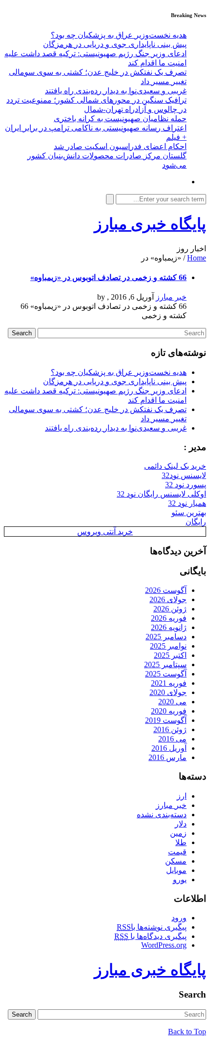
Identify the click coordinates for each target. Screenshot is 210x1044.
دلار (181, 824)
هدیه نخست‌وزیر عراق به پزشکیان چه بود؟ (119, 35)
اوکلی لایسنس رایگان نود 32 (161, 494)
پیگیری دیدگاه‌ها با (150, 936)
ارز (182, 796)
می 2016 (172, 739)
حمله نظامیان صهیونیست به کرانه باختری (120, 118)
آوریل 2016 (169, 748)
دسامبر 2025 (166, 636)
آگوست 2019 (166, 720)
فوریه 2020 (169, 711)
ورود (179, 918)
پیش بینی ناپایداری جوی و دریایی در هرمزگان (115, 44)
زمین (178, 833)
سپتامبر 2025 (165, 664)
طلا (181, 842)
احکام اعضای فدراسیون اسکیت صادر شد (120, 146)
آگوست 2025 (166, 674)
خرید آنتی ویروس (105, 531)
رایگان (196, 522)
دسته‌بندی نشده (162, 814)
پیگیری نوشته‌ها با (152, 927)
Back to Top (187, 1031)
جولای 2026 (168, 599)
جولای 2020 (168, 692)
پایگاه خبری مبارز (150, 224)
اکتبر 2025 (170, 655)
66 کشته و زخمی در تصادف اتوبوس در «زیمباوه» (108, 277)
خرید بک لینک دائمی (175, 466)
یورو (180, 879)
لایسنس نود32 (184, 475)
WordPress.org (164, 945)
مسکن (176, 861)
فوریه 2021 (169, 683)
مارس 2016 (167, 757)
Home (196, 258)
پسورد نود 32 (185, 484)
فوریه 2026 (169, 618)
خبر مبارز (171, 297)
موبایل (176, 870)
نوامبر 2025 (168, 646)
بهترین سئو (188, 512)
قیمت (177, 852)
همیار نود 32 (187, 503)
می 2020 (172, 701)
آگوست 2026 (166, 590)
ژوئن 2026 (170, 609)
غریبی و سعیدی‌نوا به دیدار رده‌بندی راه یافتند (116, 91)
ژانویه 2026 (169, 627)
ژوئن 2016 (170, 729)
